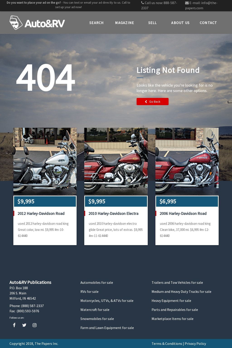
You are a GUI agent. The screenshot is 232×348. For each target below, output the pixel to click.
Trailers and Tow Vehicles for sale (177, 282)
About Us (180, 22)
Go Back (154, 101)
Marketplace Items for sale (172, 318)
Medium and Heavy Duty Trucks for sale (181, 291)
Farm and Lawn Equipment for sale (107, 327)
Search (96, 22)
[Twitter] (24, 325)
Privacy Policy (195, 343)
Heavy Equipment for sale (171, 300)
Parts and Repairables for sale (175, 309)
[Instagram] (34, 325)
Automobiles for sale (96, 282)
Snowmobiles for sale (97, 318)
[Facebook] (14, 325)
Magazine (124, 22)
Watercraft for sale (94, 309)
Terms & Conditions (167, 343)
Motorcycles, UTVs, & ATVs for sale (106, 300)
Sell (152, 22)
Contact (208, 22)
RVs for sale (89, 291)
